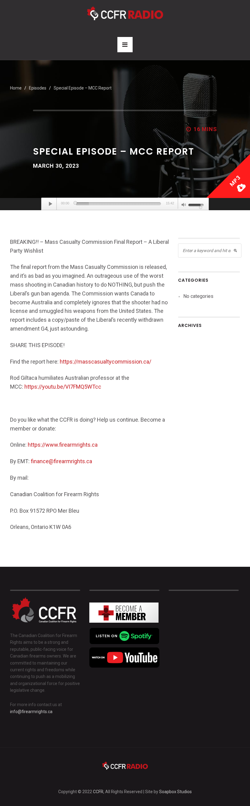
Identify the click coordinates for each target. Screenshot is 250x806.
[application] (125, 204)
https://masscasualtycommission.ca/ (105, 361)
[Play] (51, 204)
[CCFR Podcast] (125, 13)
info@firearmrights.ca (31, 711)
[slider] (118, 203)
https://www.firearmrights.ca (63, 444)
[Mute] (184, 205)
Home (16, 88)
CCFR (98, 791)
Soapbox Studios (175, 791)
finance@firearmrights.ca (61, 461)
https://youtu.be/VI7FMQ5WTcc (62, 386)
